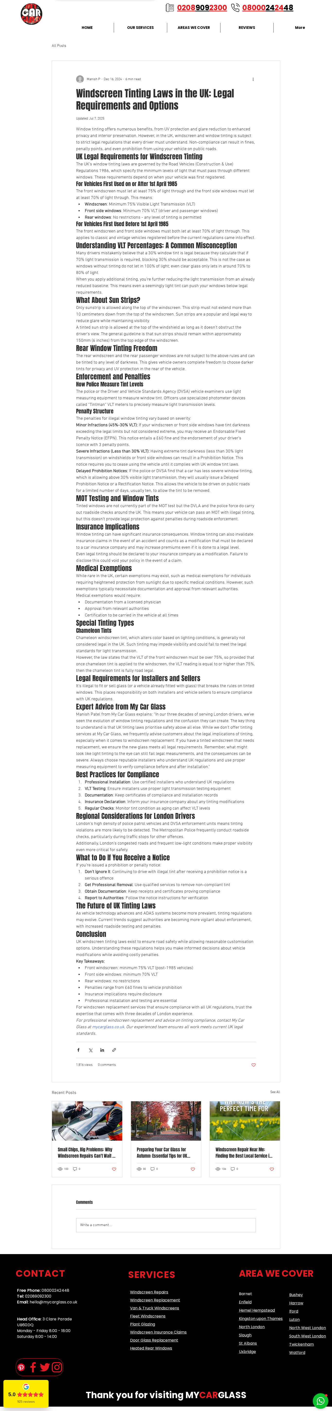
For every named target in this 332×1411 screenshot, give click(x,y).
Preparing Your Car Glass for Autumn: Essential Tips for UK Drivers (162, 1152)
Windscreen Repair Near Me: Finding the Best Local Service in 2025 (243, 1152)
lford (293, 1311)
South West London (307, 1336)
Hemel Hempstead (257, 1310)
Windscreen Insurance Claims (158, 1332)
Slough (245, 1335)
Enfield (245, 1302)
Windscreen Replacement (155, 1300)
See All (275, 1092)
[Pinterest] (21, 1367)
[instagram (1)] (57, 1367)
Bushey (296, 1295)
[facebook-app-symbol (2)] (33, 1367)
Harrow (296, 1303)
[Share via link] (114, 1050)
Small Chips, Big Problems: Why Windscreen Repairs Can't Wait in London (86, 1152)
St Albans (248, 1343)
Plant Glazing (142, 1324)
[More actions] (253, 79)
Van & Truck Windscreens (154, 1308)
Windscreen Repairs (149, 1292)
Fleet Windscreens (148, 1316)
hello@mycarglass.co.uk (54, 1302)
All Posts (59, 45)
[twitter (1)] (45, 1367)
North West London (307, 1328)
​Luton (294, 1319)
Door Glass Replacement (154, 1340)
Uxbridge (247, 1351)
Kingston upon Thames (261, 1318)
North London (252, 1327)
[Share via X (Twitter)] (90, 1050)
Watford (297, 1352)
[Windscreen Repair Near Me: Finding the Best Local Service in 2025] (245, 1121)
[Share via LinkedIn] (102, 1050)
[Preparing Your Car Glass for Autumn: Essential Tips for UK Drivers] (166, 1121)
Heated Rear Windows (151, 1348)
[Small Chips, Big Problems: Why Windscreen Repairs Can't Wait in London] (87, 1121)
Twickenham (301, 1344)
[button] (320, 1401)
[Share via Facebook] (78, 1050)
